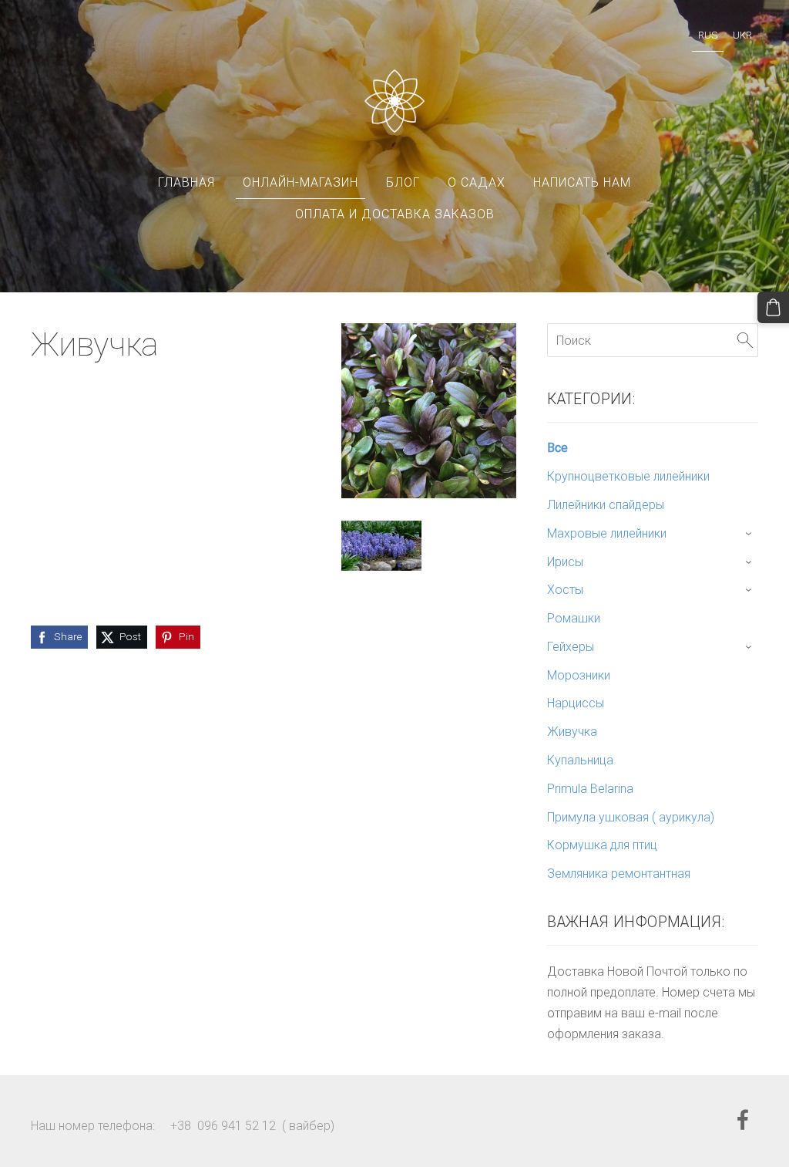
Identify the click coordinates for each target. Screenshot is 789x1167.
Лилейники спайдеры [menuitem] (605, 504)
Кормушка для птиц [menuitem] (602, 845)
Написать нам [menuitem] (582, 182)
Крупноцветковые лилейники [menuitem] (628, 476)
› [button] (750, 533)
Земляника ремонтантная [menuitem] (618, 873)
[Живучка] (381, 546)
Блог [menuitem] (403, 182)
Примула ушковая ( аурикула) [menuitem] (630, 817)
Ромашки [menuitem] (573, 618)
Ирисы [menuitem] (565, 562)
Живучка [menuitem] (572, 731)
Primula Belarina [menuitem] (590, 788)
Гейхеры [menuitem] (570, 646)
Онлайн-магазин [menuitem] (300, 182)
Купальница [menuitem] (580, 760)
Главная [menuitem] (186, 182)
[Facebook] (742, 1119)
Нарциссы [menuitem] (575, 703)
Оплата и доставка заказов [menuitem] (395, 214)
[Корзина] (773, 307)
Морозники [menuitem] (578, 675)
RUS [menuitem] (707, 35)
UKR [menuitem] (742, 35)
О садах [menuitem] (476, 182)
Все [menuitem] (557, 447)
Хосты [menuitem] (565, 589)
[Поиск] (745, 340)
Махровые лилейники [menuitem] (606, 533)
